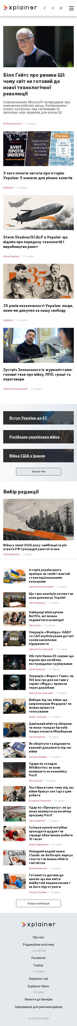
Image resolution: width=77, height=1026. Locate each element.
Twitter (38, 965)
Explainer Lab (38, 978)
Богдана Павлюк (38, 757)
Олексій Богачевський (15, 389)
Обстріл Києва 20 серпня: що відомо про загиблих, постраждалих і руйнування (51, 660)
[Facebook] (44, 8)
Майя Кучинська (12, 123)
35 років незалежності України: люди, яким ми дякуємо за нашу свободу (38, 308)
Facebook (38, 958)
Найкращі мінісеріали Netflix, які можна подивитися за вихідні (46, 616)
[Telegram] (52, 8)
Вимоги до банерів (38, 999)
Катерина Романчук (40, 800)
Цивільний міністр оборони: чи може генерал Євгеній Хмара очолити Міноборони (50, 727)
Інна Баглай (35, 780)
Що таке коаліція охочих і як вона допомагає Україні (51, 595)
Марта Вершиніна (39, 844)
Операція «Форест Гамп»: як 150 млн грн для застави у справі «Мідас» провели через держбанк (51, 681)
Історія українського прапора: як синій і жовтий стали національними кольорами (49, 575)
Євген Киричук (11, 256)
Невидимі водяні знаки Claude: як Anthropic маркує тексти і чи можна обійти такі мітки (51, 857)
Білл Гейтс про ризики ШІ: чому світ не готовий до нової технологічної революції (34, 84)
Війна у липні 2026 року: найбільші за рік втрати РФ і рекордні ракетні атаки (35, 547)
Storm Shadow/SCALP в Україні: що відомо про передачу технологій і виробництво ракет (35, 241)
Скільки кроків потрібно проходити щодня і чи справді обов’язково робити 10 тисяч (51, 833)
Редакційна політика (38, 944)
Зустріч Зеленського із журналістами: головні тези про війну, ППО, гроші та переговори (38, 374)
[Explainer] (39, 924)
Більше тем (38, 471)
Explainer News (38, 986)
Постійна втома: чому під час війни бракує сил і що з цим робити (51, 791)
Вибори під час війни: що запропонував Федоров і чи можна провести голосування (50, 705)
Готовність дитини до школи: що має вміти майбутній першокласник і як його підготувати (49, 881)
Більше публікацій (38, 903)
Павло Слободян (38, 717)
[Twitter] (61, 8)
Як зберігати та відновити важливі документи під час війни (50, 747)
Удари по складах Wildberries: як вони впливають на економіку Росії (48, 769)
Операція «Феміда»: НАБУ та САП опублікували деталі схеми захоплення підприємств (51, 638)
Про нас (38, 937)
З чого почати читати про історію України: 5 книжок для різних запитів (37, 175)
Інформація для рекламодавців (38, 1007)
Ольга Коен (35, 625)
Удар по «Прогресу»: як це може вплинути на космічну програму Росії (50, 811)
